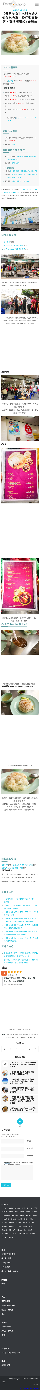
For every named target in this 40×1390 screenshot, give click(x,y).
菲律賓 (10, 1331)
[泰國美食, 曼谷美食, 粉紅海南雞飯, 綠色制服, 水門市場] (20, 43)
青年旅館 (4, 1237)
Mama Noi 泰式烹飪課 (14, 177)
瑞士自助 (30, 1230)
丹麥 (3, 1267)
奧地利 (8, 1271)
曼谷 (14, 1035)
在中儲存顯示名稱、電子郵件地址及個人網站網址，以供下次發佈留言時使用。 (18, 1163)
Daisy (29, 1030)
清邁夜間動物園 (16, 181)
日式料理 (18, 1226)
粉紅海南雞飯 (31, 1037)
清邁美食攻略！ (16, 163)
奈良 (13, 1305)
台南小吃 (28, 1215)
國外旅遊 (9, 1035)
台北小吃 (28, 1211)
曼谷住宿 (7, 242)
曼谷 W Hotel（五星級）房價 (14, 249)
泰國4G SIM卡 (26, 181)
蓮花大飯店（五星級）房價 (13, 245)
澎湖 (3, 1365)
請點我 (13, 144)
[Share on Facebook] (5, 1049)
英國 (20, 1233)
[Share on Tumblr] (23, 1049)
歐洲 (30, 1226)
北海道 (23, 1208)
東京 (3, 1301)
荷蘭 (3, 1262)
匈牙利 (15, 1271)
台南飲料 (26, 1219)
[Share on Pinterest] (17, 1049)
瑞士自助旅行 (5, 1233)
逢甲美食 (32, 1233)
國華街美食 (11, 1226)
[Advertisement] (20, 348)
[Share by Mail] (29, 1049)
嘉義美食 (31, 1223)
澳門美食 (19, 1230)
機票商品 (11, 81)
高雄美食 (11, 1237)
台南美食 (20, 1219)
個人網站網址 (30, 1155)
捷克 (3, 1271)
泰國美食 (16, 10)
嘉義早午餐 (11, 1223)
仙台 (3, 1314)
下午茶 (4, 1208)
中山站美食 (10, 1208)
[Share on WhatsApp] (11, 1049)
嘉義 (31, 1219)
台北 (16, 1211)
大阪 (3, 1305)
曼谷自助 (32, 1035)
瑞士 (25, 1230)
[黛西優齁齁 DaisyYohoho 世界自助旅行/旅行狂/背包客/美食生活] (16, 4)
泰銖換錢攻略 (21, 156)
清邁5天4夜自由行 (12, 159)
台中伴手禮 (34, 1208)
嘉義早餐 (18, 1223)
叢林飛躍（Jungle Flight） (18, 175)
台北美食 (34, 1211)
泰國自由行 (23, 10)
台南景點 (35, 1215)
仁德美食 (17, 1208)
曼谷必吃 (19, 1035)
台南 (18, 1352)
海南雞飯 (23, 1037)
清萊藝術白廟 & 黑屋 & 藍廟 (29, 171)
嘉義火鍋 (25, 1223)
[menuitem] (36, 4)
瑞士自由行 (14, 1233)
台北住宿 (21, 1211)
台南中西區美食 (6, 1215)
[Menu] (36, 4)
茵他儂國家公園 (14, 171)
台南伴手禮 (15, 1215)
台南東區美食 (5, 1219)
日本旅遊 (25, 1226)
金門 (8, 1365)
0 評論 (19, 1030)
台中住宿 (4, 1211)
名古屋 (3, 1310)
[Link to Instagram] (35, 1049)
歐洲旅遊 (4, 1230)
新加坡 (8, 1326)
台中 (28, 1208)
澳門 (14, 1230)
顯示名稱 (29, 1141)
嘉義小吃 (4, 1223)
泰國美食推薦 (15, 1037)
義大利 (3, 1258)
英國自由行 (26, 1233)
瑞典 (8, 1267)
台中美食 (11, 1211)
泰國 (9, 1037)
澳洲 (3, 1284)
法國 (10, 1230)
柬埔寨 (3, 1331)
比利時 (8, 1262)
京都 (8, 1305)
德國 (8, 1254)
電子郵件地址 (30, 1148)
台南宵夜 (22, 1215)
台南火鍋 (13, 1219)
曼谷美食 (25, 1035)
